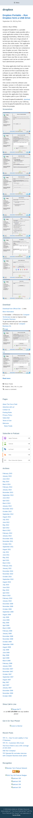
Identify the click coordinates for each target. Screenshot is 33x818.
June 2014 (6, 479)
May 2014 (6, 481)
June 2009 (6, 620)
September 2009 (8, 612)
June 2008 (6, 652)
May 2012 (6, 525)
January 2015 (7, 476)
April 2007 (6, 685)
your (20, 386)
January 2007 (7, 688)
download (27, 99)
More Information (8, 312)
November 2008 (8, 639)
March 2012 (6, 530)
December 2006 (8, 690)
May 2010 (6, 590)
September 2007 (8, 677)
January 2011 (7, 568)
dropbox (7, 386)
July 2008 (6, 650)
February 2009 (7, 631)
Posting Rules (7, 412)
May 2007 (6, 682)
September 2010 (8, 579)
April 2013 (6, 500)
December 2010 (8, 571)
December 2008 (8, 636)
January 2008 (7, 666)
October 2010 (7, 576)
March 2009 (6, 628)
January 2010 (7, 601)
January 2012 (7, 536)
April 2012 (6, 528)
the (15, 386)
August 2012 (7, 517)
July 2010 (6, 585)
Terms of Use (7, 420)
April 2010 (6, 593)
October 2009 (7, 609)
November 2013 (8, 492)
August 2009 (7, 614)
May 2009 (6, 623)
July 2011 (6, 552)
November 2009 (8, 606)
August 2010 (7, 582)
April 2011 (6, 560)
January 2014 (7, 490)
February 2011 (7, 566)
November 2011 (8, 541)
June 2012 (6, 522)
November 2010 (8, 574)
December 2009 (8, 604)
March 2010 (6, 595)
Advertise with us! (8, 407)
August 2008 (7, 647)
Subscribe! (6, 418)
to (18, 386)
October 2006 (7, 696)
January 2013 (7, 506)
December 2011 (8, 538)
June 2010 (6, 587)
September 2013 (8, 495)
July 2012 (6, 519)
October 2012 (7, 511)
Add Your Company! (9, 751)
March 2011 (6, 563)
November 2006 (8, 693)
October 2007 (7, 674)
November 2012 (8, 509)
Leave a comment (10, 389)
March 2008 (6, 661)
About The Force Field (10, 404)
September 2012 (8, 514)
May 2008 (6, 655)
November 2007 (8, 671)
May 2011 (6, 557)
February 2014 (7, 487)
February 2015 (7, 473)
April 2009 (6, 625)
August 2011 (7, 549)
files (12, 386)
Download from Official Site (12, 308)
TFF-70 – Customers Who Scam (13, 743)
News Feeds (9, 384)
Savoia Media (16, 815)
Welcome (6, 423)
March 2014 (6, 484)
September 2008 (8, 644)
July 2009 (6, 617)
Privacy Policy (7, 415)
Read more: (7, 378)
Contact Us (6, 410)
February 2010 (7, 598)
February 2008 (7, 663)
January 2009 (7, 633)
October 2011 (7, 544)
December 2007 (8, 669)
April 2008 (6, 658)
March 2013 (6, 503)
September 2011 (8, 547)
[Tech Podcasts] (16, 768)
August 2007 (7, 680)
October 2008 (7, 642)
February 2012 (7, 533)
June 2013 (6, 498)
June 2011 (6, 555)
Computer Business (9, 319)
